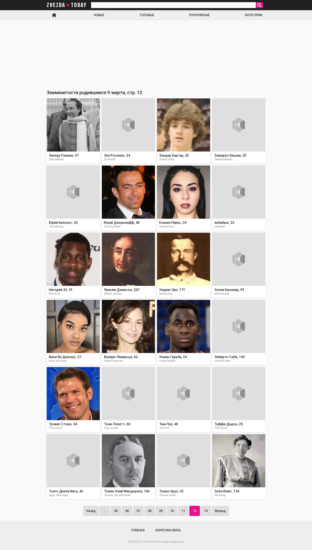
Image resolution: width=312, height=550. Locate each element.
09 (161, 511)
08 (149, 511)
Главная (54, 15)
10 (172, 511)
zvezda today (67, 5)
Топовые (146, 15)
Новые (99, 15)
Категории (253, 15)
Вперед (220, 511)
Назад (91, 511)
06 (127, 511)
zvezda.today (149, 541)
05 (116, 511)
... (104, 511)
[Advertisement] (156, 52)
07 (138, 511)
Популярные (199, 15)
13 (206, 511)
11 (183, 511)
